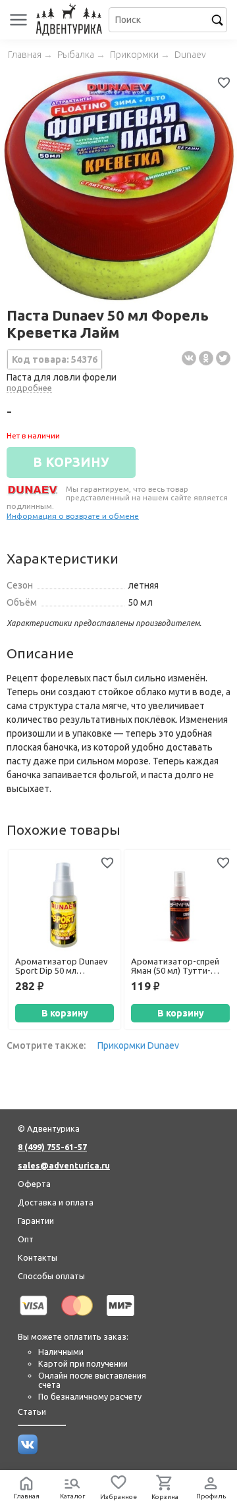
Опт (26, 1239)
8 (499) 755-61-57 (52, 1146)
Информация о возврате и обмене (73, 516)
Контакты (37, 1257)
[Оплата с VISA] (33, 1318)
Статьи (32, 1411)
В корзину (64, 1013)
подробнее (29, 387)
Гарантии (36, 1220)
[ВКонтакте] (189, 358)
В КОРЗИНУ (71, 462)
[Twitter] (223, 358)
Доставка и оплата (55, 1202)
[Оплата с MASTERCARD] (77, 1318)
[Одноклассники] (206, 358)
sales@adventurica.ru (64, 1165)
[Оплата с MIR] (120, 1318)
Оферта (34, 1183)
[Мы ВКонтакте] (28, 1451)
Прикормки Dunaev (138, 1045)
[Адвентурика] (70, 20)
